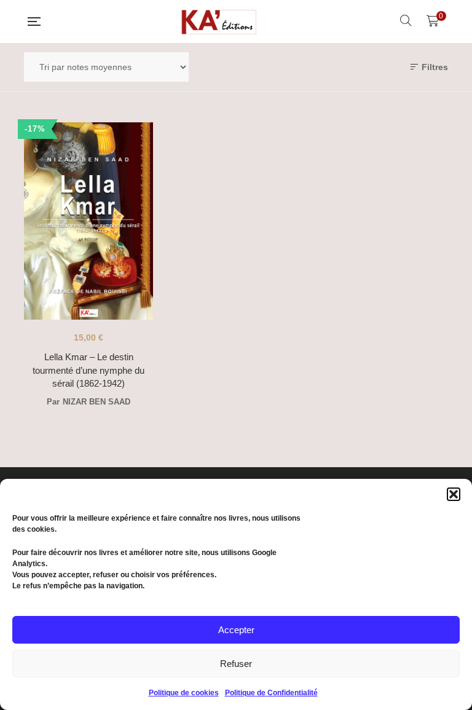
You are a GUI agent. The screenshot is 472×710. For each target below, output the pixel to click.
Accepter (236, 630)
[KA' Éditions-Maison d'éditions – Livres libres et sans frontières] (220, 21)
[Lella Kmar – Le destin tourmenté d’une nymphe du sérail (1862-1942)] (88, 221)
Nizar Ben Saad (96, 401)
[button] (453, 494)
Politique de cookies (184, 692)
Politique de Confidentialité (271, 692)
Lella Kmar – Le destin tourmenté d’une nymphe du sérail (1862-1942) (88, 370)
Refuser (236, 663)
